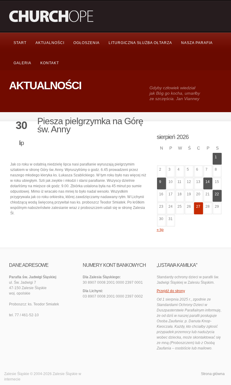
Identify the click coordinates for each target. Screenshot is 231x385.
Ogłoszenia (86, 43)
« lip (160, 230)
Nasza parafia (197, 43)
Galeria (22, 63)
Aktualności (49, 43)
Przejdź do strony (171, 291)
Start (20, 43)
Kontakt (49, 63)
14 (207, 182)
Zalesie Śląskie (65, 374)
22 (217, 194)
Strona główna (213, 374)
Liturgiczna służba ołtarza (140, 43)
